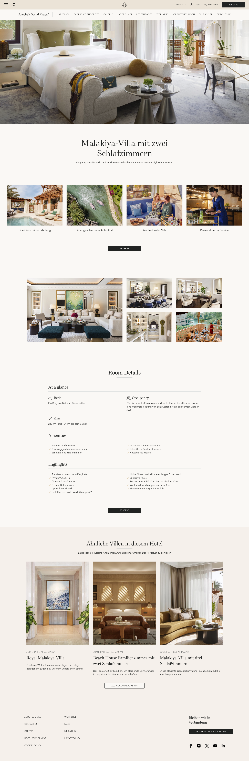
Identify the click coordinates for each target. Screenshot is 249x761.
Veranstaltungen (184, 14)
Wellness (163, 14)
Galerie (108, 14)
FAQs (67, 724)
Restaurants (144, 14)
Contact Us (30, 724)
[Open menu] (6, 5)
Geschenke (224, 14)
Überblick (63, 14)
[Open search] (14, 5)
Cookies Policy (32, 745)
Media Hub (70, 731)
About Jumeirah (33, 717)
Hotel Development (35, 738)
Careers (28, 731)
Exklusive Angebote (86, 14)
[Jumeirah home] (124, 4)
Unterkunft (124, 14)
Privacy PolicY (72, 738)
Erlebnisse (206, 14)
